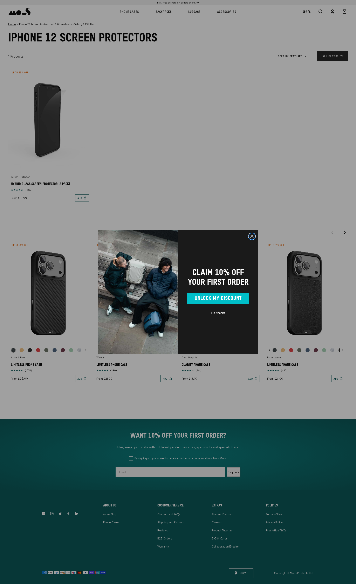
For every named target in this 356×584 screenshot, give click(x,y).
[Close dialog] (252, 236)
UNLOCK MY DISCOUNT (218, 298)
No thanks (218, 313)
